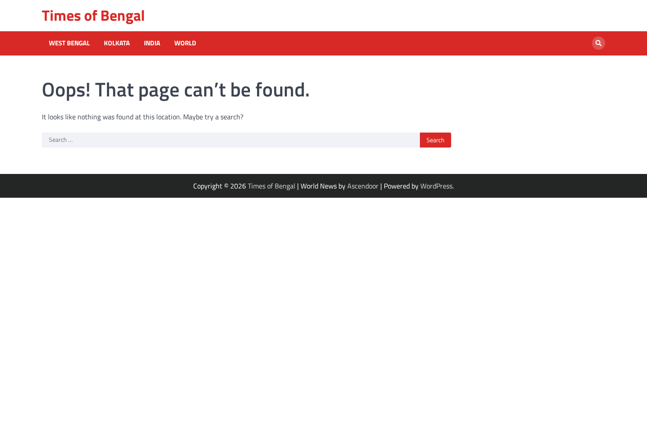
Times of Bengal (93, 15)
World (185, 43)
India (152, 43)
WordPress (436, 186)
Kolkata (117, 43)
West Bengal (69, 43)
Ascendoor (363, 186)
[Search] (598, 43)
